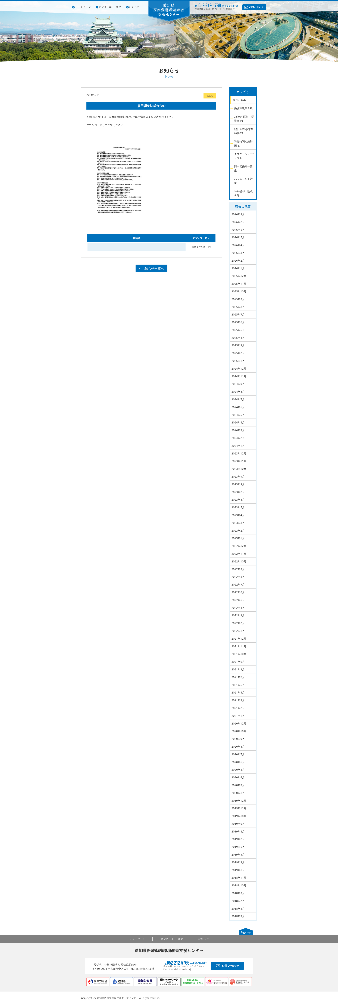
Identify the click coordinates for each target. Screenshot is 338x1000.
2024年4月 (238, 422)
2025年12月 (238, 276)
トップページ (83, 7)
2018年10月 (238, 885)
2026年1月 (238, 268)
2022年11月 (238, 553)
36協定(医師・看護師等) (244, 118)
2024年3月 (238, 430)
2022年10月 (238, 561)
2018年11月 (238, 877)
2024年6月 (238, 407)
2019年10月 (238, 816)
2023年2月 (238, 530)
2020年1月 (238, 793)
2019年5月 (238, 854)
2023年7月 (238, 492)
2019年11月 (238, 808)
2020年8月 (238, 746)
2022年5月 (238, 600)
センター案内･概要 (110, 7)
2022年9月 (238, 569)
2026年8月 (238, 214)
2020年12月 (238, 723)
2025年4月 (238, 337)
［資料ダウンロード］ (200, 247)
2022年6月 (238, 592)
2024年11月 (238, 376)
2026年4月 (238, 245)
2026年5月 (238, 237)
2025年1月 (238, 361)
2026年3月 (238, 253)
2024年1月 (238, 445)
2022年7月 (238, 584)
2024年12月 (238, 368)
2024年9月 (238, 384)
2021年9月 (238, 661)
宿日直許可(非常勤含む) (243, 131)
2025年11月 (238, 283)
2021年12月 (238, 638)
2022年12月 (238, 546)
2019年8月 (238, 831)
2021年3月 (238, 700)
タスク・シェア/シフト (244, 156)
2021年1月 (238, 715)
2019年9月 (238, 823)
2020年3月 (238, 785)
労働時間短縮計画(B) (243, 143)
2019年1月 (238, 870)
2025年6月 (238, 322)
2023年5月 (238, 507)
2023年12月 (238, 453)
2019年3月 (238, 862)
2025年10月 (238, 291)
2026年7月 (238, 222)
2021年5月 (238, 692)
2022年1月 (238, 631)
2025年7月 (238, 314)
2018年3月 (238, 916)
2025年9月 (238, 299)
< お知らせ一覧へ (151, 268)
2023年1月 (238, 538)
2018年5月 (238, 908)
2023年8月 (238, 484)
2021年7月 (238, 677)
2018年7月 (238, 901)
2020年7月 (238, 754)
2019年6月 (238, 847)
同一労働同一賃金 (243, 168)
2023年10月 (238, 468)
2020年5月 (238, 769)
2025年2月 (238, 353)
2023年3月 (238, 523)
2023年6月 (238, 499)
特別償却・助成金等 (243, 193)
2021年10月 (238, 654)
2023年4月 (238, 515)
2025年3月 (238, 345)
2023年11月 (238, 461)
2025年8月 (238, 307)
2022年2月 (238, 623)
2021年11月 (238, 646)
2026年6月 (238, 229)
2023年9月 (238, 476)
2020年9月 (238, 739)
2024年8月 (238, 391)
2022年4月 (238, 607)
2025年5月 (238, 330)
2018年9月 (238, 893)
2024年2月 (238, 438)
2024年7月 (238, 399)
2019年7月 (238, 839)
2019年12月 (238, 800)
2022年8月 (238, 576)
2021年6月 (238, 685)
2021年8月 (238, 669)
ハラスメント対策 (243, 181)
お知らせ (134, 7)
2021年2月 (238, 708)
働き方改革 (239, 99)
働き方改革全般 (243, 108)
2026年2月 (238, 260)
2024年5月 (238, 415)
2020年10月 (238, 731)
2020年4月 (238, 777)
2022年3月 (238, 615)
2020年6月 (238, 762)
